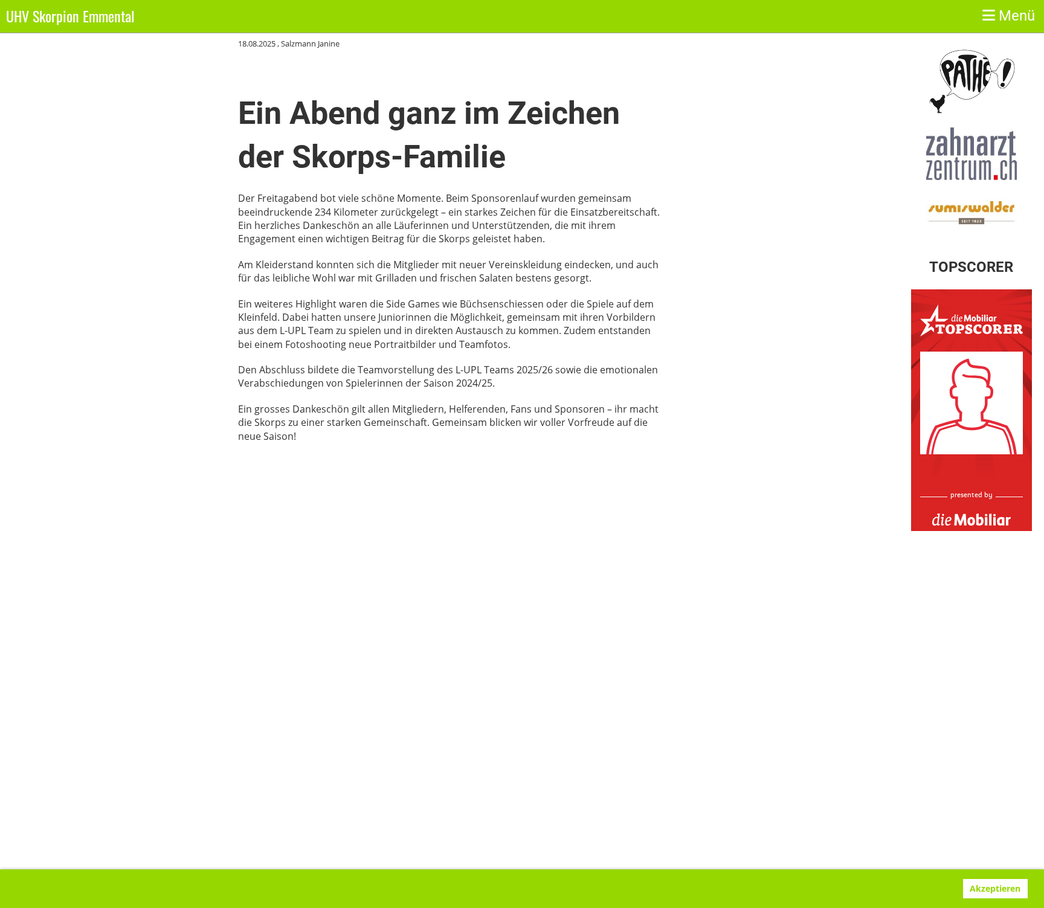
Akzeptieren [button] (995, 888)
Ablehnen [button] (929, 888)
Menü (1015, 15)
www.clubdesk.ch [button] (198, 889)
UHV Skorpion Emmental (70, 16)
